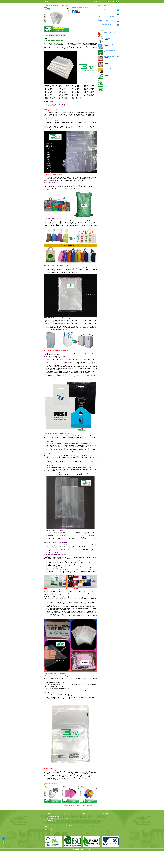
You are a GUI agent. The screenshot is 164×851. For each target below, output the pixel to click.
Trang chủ (46, 5)
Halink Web (89, 849)
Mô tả (47, 35)
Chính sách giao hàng (60, 35)
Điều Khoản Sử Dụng (68, 823)
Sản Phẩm (51, 5)
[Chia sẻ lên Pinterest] (79, 12)
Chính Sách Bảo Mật (68, 825)
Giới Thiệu (66, 818)
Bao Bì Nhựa (55, 5)
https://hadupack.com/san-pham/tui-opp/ (57, 104)
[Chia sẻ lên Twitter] (75, 12)
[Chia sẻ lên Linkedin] (77, 12)
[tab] (47, 35)
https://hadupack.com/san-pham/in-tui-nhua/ (58, 105)
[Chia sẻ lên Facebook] (73, 12)
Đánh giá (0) (51, 35)
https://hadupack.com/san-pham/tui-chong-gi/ (58, 107)
